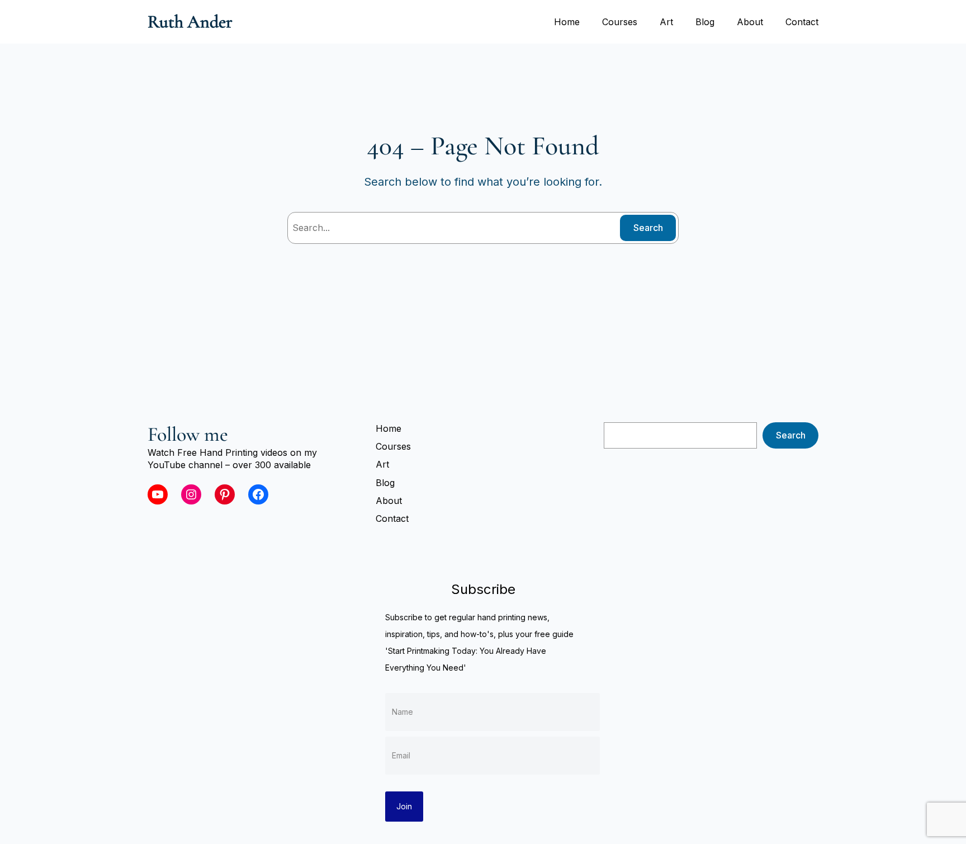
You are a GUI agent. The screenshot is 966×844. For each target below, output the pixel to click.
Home (567, 21)
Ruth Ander (190, 21)
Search (648, 227)
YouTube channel (185, 464)
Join (404, 806)
